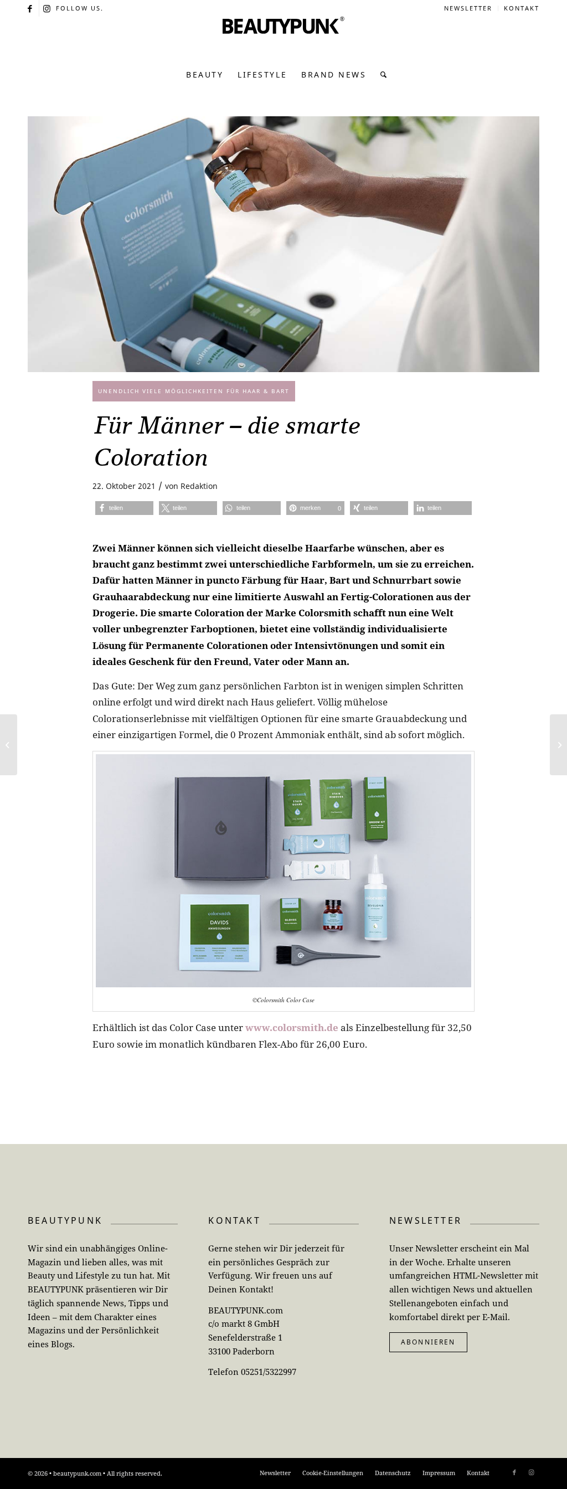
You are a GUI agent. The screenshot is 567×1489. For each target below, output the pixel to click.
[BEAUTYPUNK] (283, 39)
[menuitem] (468, 8)
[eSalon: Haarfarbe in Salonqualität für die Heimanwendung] (8, 744)
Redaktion (199, 486)
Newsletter (468, 8)
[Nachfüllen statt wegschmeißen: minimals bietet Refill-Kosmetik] (558, 744)
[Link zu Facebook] (31, 8)
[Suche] (380, 75)
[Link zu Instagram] (47, 8)
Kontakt (521, 8)
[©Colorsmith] (283, 244)
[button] (124, 508)
